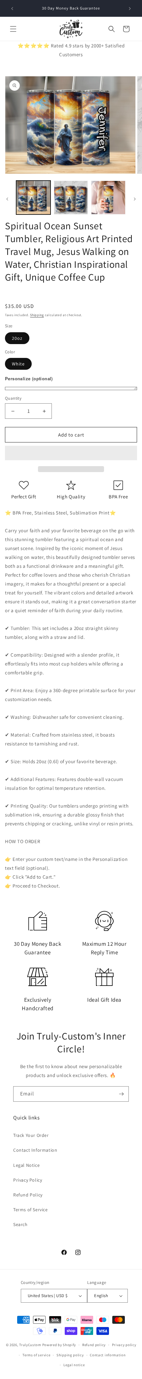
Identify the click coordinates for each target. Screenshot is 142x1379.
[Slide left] (7, 199)
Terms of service (36, 1355)
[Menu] (13, 29)
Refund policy (94, 1344)
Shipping (37, 315)
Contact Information (35, 1150)
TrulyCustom (30, 1344)
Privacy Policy (27, 1180)
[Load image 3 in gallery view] (108, 198)
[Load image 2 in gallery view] (71, 198)
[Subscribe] (121, 1094)
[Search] (111, 29)
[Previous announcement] (12, 8)
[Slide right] (134, 199)
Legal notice (74, 1365)
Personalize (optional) (29, 378)
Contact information (107, 1355)
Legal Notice (26, 1165)
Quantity (13, 398)
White (18, 364)
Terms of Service (30, 1210)
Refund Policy (28, 1195)
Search (20, 1224)
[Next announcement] (130, 8)
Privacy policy (124, 1344)
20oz (17, 338)
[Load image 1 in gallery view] (33, 198)
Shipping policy (70, 1355)
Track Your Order (31, 1135)
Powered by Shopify (59, 1344)
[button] (71, 453)
